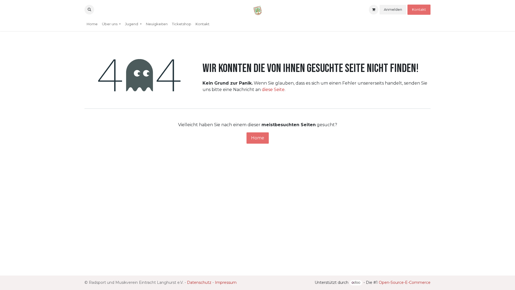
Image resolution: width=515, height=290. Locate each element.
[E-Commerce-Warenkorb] (373, 10)
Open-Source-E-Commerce (405, 282)
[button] (89, 10)
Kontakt (419, 9)
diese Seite (273, 89)
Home (257, 137)
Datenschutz (199, 282)
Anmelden (393, 9)
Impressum (226, 282)
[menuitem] (92, 24)
